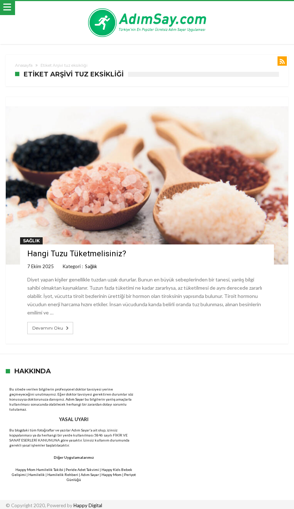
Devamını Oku (47, 328)
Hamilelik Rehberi (62, 474)
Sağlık (31, 240)
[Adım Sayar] (147, 8)
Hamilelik (36, 474)
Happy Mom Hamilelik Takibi (39, 469)
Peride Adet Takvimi (82, 469)
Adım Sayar (75, 399)
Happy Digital (88, 505)
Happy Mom (111, 474)
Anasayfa (24, 65)
